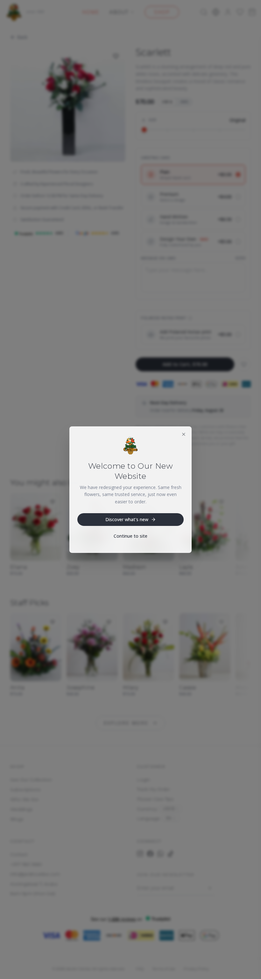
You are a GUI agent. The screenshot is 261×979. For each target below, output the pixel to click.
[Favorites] (240, 12)
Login (143, 780)
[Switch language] (216, 12)
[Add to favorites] (116, 56)
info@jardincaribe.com (35, 874)
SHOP (162, 12)
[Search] (204, 12)
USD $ (167, 101)
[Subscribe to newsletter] (209, 888)
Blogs (16, 819)
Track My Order (153, 789)
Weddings (21, 809)
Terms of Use (163, 968)
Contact (19, 854)
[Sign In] (228, 12)
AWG (184, 101)
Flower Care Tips (155, 799)
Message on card (158, 258)
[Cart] (252, 12)
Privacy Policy (196, 968)
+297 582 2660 (26, 864)
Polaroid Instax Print (163, 317)
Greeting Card (155, 157)
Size (152, 119)
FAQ (140, 968)
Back (22, 37)
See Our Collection (31, 780)
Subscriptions (25, 789)
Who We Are (24, 799)
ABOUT (119, 12)
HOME (90, 12)
